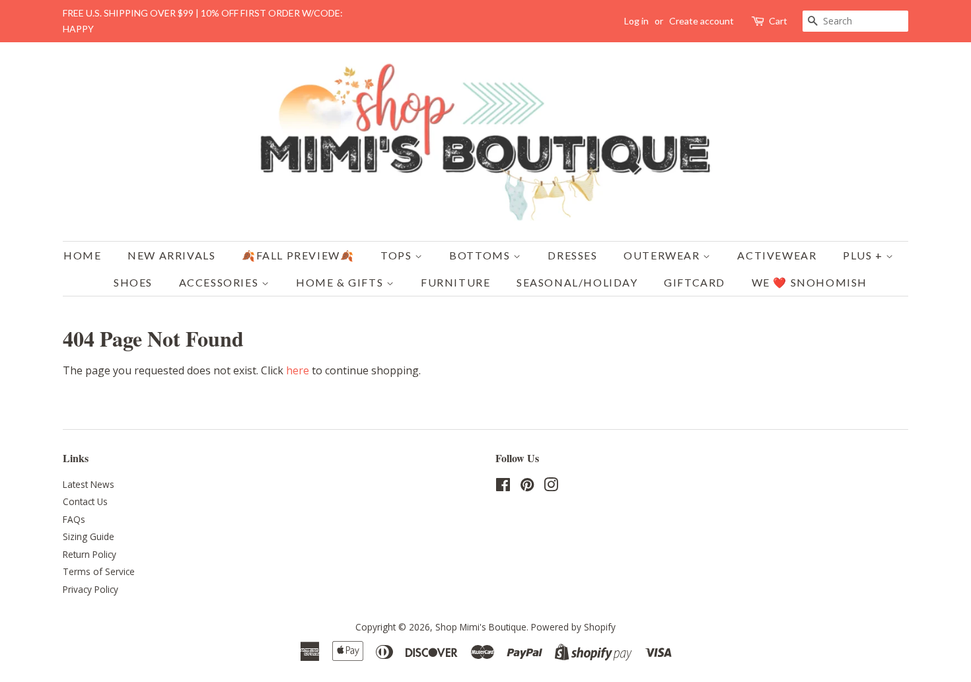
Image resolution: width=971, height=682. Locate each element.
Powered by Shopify (573, 627)
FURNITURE (455, 282)
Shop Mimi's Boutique (480, 627)
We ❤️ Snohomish (809, 282)
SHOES (133, 282)
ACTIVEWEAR (776, 255)
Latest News (88, 484)
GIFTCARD (694, 282)
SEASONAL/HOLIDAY (577, 282)
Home (82, 255)
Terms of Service (99, 571)
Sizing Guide (88, 536)
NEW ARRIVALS (171, 255)
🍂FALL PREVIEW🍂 (298, 255)
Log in (636, 20)
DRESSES (572, 255)
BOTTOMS (481, 255)
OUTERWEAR (663, 255)
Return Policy (89, 554)
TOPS (397, 255)
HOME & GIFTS (341, 282)
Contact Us (85, 501)
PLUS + (864, 255)
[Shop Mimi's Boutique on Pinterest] (527, 487)
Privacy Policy (90, 589)
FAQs (74, 519)
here (297, 370)
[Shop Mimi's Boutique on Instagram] (551, 487)
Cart (778, 20)
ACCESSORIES (220, 282)
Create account (701, 20)
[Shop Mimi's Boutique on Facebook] (503, 487)
